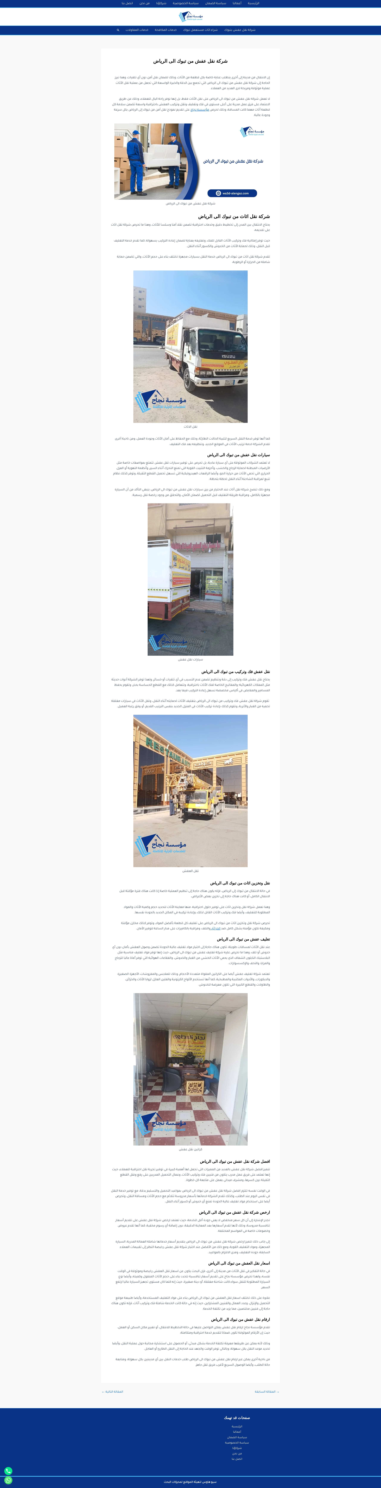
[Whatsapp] (8, 1480)
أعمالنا (237, 3)
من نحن (144, 3)
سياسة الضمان (215, 3)
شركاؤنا (161, 3)
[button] (118, 30)
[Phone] (8, 1471)
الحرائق (215, 929)
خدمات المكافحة (166, 30)
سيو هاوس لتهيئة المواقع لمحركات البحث (190, 1482)
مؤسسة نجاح (199, 110)
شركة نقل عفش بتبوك (240, 30)
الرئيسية (253, 3)
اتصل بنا (127, 3)
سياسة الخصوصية (186, 3)
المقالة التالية (112, 1392)
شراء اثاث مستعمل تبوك (200, 30)
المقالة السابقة (267, 1392)
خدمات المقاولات (137, 30)
